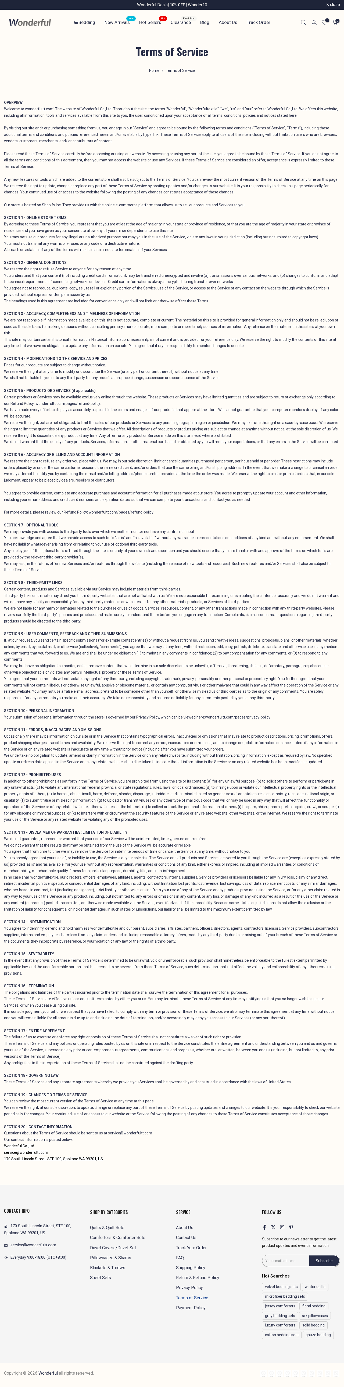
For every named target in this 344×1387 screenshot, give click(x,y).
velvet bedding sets (281, 1287)
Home (154, 70)
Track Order (258, 22)
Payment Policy (191, 1307)
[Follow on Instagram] (282, 1227)
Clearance (183, 22)
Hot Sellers (152, 22)
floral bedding (313, 1306)
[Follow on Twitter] (273, 1227)
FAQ (180, 1257)
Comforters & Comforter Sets (117, 1237)
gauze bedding (318, 1335)
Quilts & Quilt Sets (107, 1227)
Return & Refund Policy (197, 1277)
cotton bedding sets (282, 1335)
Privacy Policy (189, 1287)
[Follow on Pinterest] (291, 1227)
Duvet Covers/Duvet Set (113, 1247)
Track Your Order (191, 1247)
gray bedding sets (280, 1316)
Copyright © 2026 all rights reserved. (49, 1373)
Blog (204, 22)
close (11, 5)
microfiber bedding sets (285, 1296)
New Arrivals (119, 22)
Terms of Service (192, 1297)
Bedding (86, 22)
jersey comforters (280, 1306)
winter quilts (315, 1287)
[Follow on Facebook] (264, 1227)
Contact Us (186, 1237)
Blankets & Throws (107, 1267)
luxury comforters (280, 1325)
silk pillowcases (315, 1316)
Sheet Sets (100, 1277)
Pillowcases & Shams (110, 1257)
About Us (228, 22)
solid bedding (313, 1325)
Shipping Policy (190, 1267)
